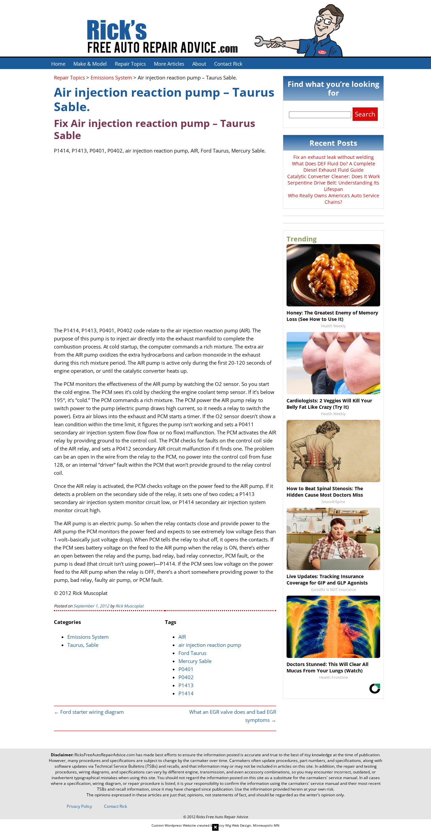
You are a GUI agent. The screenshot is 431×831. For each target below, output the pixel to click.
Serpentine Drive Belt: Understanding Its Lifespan (333, 185)
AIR (182, 636)
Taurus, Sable (82, 644)
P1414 (186, 693)
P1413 (186, 685)
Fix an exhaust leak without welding (333, 157)
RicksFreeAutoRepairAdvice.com (104, 755)
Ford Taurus (192, 653)
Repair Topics (130, 63)
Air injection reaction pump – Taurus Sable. (164, 99)
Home (58, 63)
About (199, 63)
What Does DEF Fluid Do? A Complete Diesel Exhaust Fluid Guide (333, 166)
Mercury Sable (194, 661)
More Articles (169, 63)
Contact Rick (228, 63)
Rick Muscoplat (129, 606)
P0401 (186, 669)
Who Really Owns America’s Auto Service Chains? (333, 198)
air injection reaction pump (209, 644)
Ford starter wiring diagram (89, 711)
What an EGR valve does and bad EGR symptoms (232, 715)
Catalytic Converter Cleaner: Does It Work (333, 176)
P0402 (186, 677)
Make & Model (90, 63)
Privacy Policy (79, 806)
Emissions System (88, 636)
